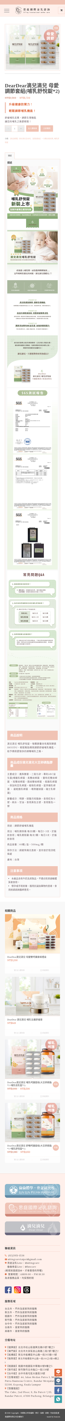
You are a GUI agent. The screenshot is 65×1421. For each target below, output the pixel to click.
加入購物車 (32, 128)
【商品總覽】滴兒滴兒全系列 (20, 139)
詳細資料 (45, 970)
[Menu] (5, 10)
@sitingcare (32, 1262)
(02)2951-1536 (16, 1255)
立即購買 (46, 128)
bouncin (57, 1417)
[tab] (10, 155)
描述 (10, 156)
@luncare (30, 1266)
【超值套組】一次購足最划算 (42, 139)
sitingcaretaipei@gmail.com (25, 1259)
